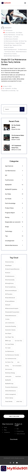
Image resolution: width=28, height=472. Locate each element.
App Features (14, 166)
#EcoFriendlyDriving (10, 287)
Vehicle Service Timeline (10, 53)
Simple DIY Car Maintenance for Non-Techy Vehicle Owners (13, 62)
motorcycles (8, 376)
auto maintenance (10, 32)
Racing (14, 217)
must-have (18, 376)
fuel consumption (17, 365)
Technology (14, 231)
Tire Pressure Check (9, 51)
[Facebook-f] (13, 462)
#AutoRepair (8, 265)
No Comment (9, 30)
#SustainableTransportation (12, 312)
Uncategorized (14, 240)
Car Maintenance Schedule (11, 41)
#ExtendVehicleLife (10, 297)
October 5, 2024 (7, 86)
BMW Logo (8, 340)
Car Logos (8, 347)
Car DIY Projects (8, 36)
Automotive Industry (10, 330)
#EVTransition (8, 294)
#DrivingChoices (9, 283)
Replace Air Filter (17, 45)
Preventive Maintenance (11, 387)
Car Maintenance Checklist (11, 39)
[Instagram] (10, 462)
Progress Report (14, 212)
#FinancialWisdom (10, 301)
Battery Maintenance (9, 34)
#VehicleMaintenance (10, 315)
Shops (14, 226)
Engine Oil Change (20, 43)
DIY (3, 88)
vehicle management (10, 394)
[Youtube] (17, 462)
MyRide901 (8, 28)
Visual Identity (8, 401)
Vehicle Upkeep (9, 397)
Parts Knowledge (14, 203)
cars (18, 362)
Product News (14, 208)
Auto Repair (19, 32)
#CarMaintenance (9, 276)
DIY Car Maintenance (9, 43)
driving (7, 365)
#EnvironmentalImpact (11, 290)
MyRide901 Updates (14, 189)
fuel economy (8, 369)
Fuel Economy (14, 180)
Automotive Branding (10, 326)
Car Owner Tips (23, 41)
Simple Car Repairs (9, 47)
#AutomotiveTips (9, 262)
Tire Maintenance (22, 49)
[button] (25, 3)
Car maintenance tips (10, 358)
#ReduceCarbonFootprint (11, 308)
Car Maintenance (14, 170)
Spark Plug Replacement (10, 49)
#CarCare (7, 272)
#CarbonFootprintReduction (12, 269)
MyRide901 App (8, 45)
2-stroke (7, 319)
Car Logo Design (9, 344)
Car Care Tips (19, 34)
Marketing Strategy (10, 372)
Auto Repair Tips (9, 337)
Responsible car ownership (8, 90)
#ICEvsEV (7, 304)
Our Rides (14, 88)
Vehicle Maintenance (21, 51)
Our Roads (14, 198)
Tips (17, 90)
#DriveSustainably (9, 279)
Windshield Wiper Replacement (12, 56)
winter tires (19, 401)
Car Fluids (15, 36)
